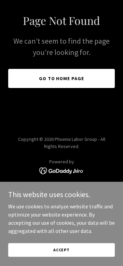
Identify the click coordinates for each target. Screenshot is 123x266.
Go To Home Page (61, 78)
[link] (61, 170)
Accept (61, 249)
